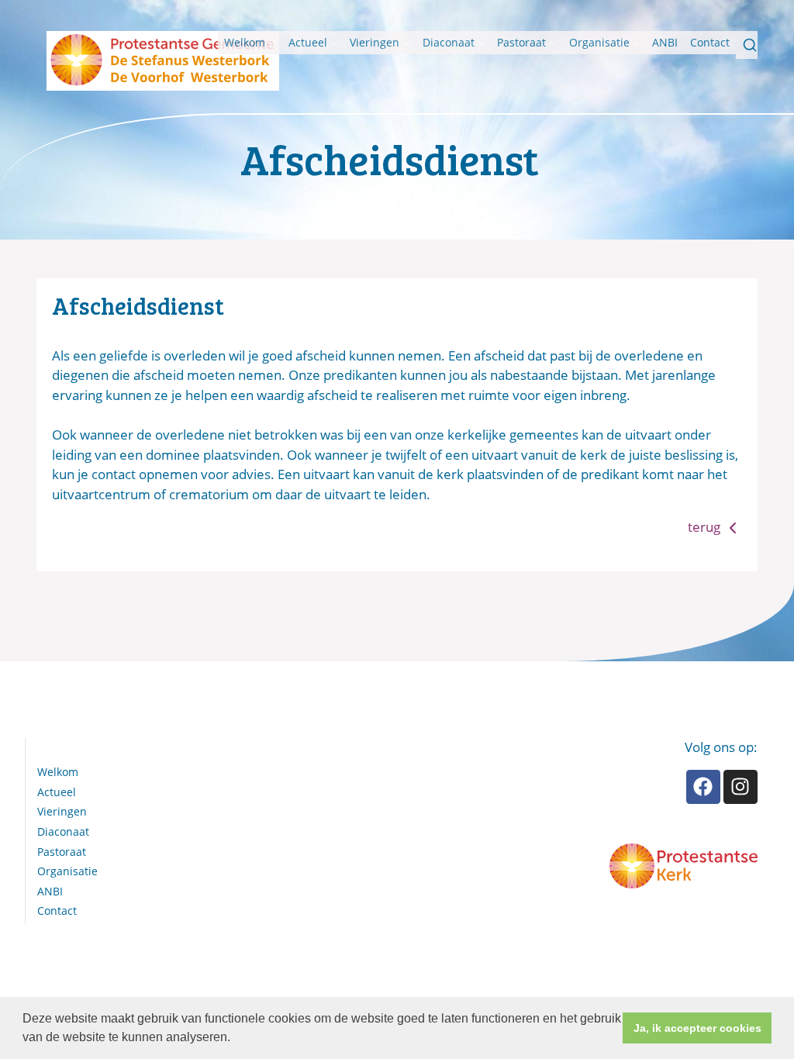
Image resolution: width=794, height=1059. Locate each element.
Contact (710, 42)
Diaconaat (449, 42)
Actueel (307, 42)
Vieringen (374, 42)
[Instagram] (740, 787)
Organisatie (599, 42)
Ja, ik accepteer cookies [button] (697, 1028)
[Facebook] (703, 787)
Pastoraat (521, 42)
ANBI (665, 42)
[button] (235, 1039)
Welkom (244, 42)
